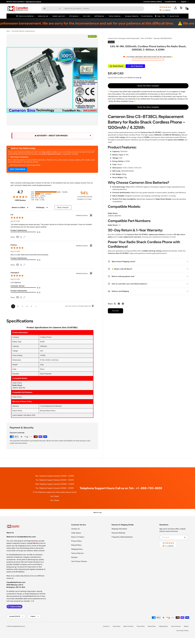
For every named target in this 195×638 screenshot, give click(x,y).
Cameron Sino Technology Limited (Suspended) (123, 38)
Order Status (76, 533)
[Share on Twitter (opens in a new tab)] (21, 237)
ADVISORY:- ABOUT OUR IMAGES (52, 135)
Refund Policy (76, 545)
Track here (77, 2)
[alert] (52, 136)
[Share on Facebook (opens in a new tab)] (17, 237)
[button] (181, 8)
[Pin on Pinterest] (123, 304)
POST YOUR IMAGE (17, 169)
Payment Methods (118, 533)
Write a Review (63, 207)
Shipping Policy (77, 549)
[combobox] (92, 8)
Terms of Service (77, 553)
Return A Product (77, 537)
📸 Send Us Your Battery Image (21, 148)
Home (8, 31)
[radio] (52, 192)
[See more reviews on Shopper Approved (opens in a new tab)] (24, 237)
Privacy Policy (76, 541)
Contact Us (75, 529)
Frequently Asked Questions (122, 537)
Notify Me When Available (148, 85)
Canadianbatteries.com (18, 626)
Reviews (74, 557)
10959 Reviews (22, 200)
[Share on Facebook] (119, 304)
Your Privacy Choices (79, 561)
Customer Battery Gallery (153, 2)
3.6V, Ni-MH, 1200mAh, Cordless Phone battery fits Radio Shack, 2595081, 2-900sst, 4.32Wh (24, 31)
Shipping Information (119, 529)
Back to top (98, 512)
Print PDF (115, 311)
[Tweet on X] (115, 304)
